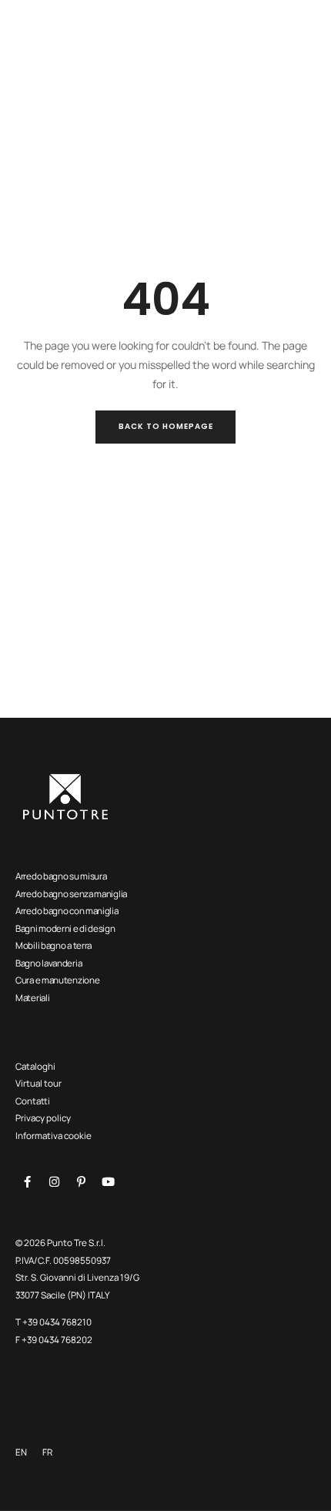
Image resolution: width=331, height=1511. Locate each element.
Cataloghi (35, 1066)
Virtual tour (38, 1083)
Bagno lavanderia (48, 963)
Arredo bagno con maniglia (67, 910)
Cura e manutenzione (57, 980)
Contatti (32, 1101)
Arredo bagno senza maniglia (71, 894)
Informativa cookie (53, 1135)
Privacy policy (43, 1118)
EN (21, 1452)
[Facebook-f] (26, 1182)
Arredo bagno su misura (60, 876)
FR (47, 1452)
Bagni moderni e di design (65, 928)
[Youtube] (107, 1182)
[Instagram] (53, 1182)
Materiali (32, 997)
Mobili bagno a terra (53, 945)
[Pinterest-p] (80, 1182)
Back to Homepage (166, 426)
